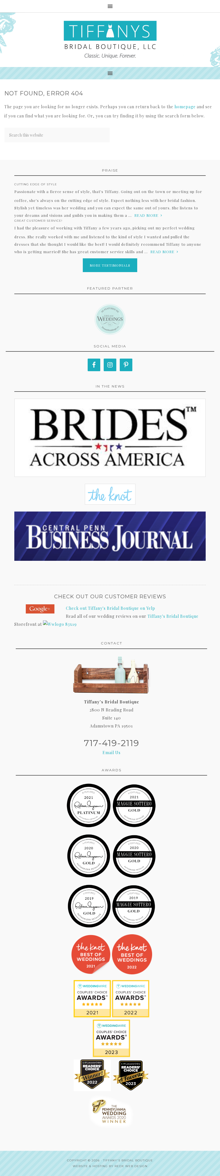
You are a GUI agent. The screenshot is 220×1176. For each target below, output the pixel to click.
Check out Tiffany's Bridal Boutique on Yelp (110, 608)
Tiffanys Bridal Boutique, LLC (110, 39)
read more (146, 215)
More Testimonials (110, 265)
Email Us (112, 752)
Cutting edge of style (35, 184)
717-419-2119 (111, 743)
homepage (185, 106)
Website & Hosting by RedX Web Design (110, 1166)
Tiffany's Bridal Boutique (173, 616)
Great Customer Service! (38, 221)
